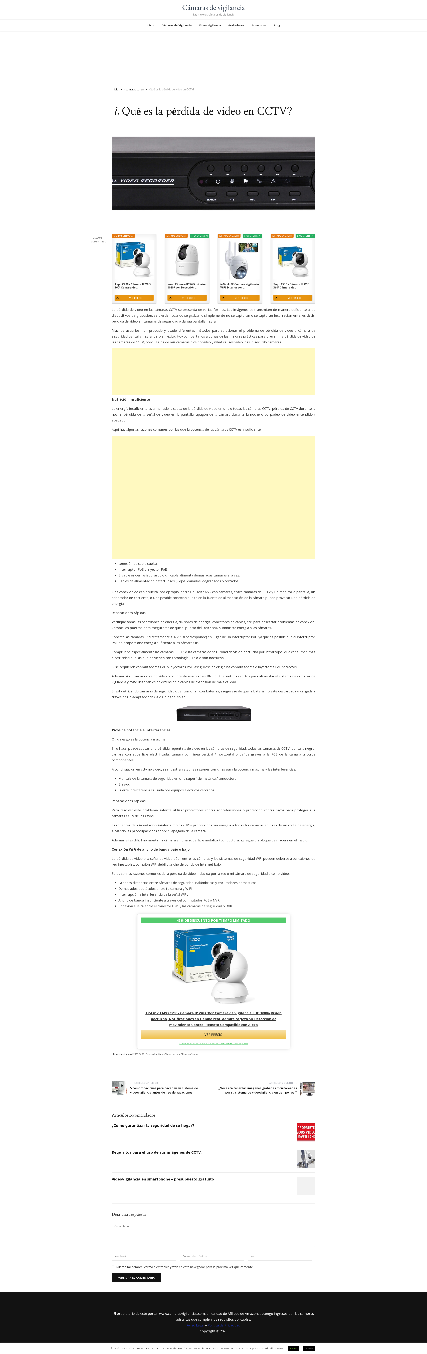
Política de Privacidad (224, 1325)
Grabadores (236, 25)
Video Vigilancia (210, 25)
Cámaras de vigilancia (213, 7)
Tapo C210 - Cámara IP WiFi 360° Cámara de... (291, 285)
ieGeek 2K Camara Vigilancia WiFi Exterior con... (239, 285)
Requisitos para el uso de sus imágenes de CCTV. (157, 1152)
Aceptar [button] (309, 1348)
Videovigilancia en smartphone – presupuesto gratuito (163, 1179)
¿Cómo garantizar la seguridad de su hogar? (153, 1125)
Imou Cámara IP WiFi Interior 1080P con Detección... (186, 285)
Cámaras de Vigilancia (177, 25)
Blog (277, 25)
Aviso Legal (195, 1325)
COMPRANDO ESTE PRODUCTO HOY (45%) (213, 1043)
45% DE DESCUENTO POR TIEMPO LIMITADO (213, 920)
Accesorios (259, 25)
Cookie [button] (293, 1348)
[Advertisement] (213, 57)
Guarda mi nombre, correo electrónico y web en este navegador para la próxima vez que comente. (185, 1267)
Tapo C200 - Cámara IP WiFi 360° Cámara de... (133, 285)
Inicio (150, 25)
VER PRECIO (135, 297)
